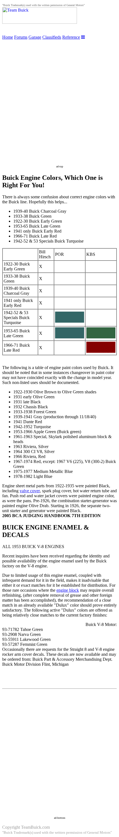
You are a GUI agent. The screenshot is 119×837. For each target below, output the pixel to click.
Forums (20, 37)
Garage (35, 37)
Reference (71, 37)
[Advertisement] (59, 99)
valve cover (30, 490)
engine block (67, 590)
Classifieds (51, 37)
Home (7, 37)
